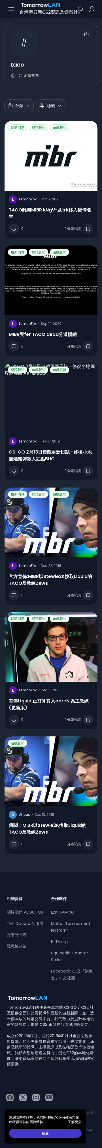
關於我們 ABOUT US (25, 912)
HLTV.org (59, 941)
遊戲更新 (59, 369)
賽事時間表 (17, 935)
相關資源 (15, 898)
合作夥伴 (59, 898)
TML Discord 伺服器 (25, 923)
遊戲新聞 (59, 127)
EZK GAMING (62, 912)
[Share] (86, 34)
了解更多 (75, 1122)
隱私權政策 (17, 946)
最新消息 (17, 127)
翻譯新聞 (38, 127)
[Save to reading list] (88, 229)
